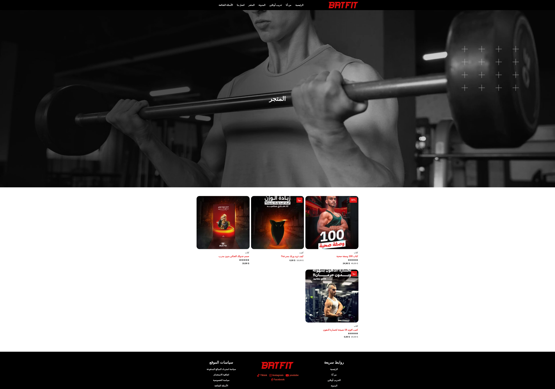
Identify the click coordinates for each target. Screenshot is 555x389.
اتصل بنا (240, 5)
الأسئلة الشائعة (226, 5)
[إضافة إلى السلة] (308, 207)
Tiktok (263, 375)
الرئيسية (299, 5)
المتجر (251, 5)
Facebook (279, 379)
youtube (294, 375)
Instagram (277, 375)
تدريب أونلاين (275, 5)
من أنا (288, 5)
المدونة (262, 5)
